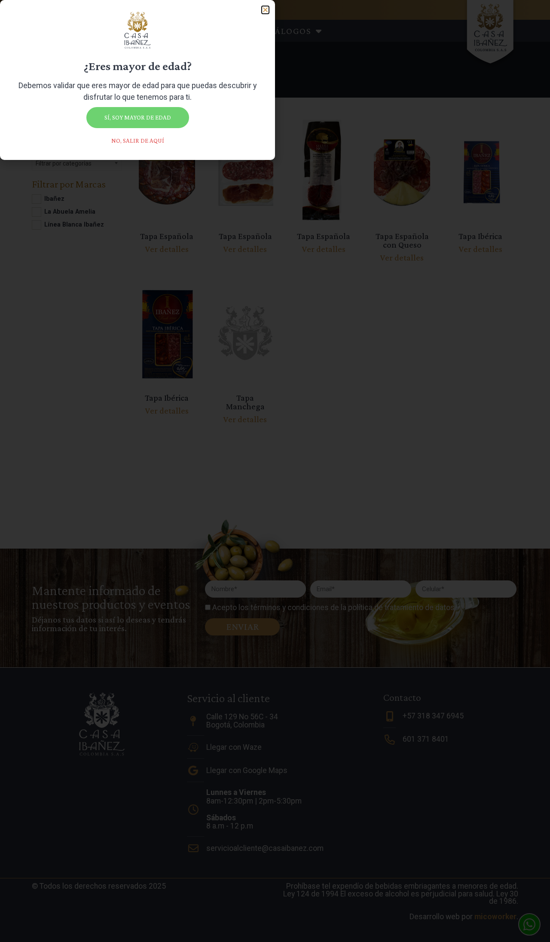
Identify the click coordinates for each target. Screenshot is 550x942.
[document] (275, 471)
